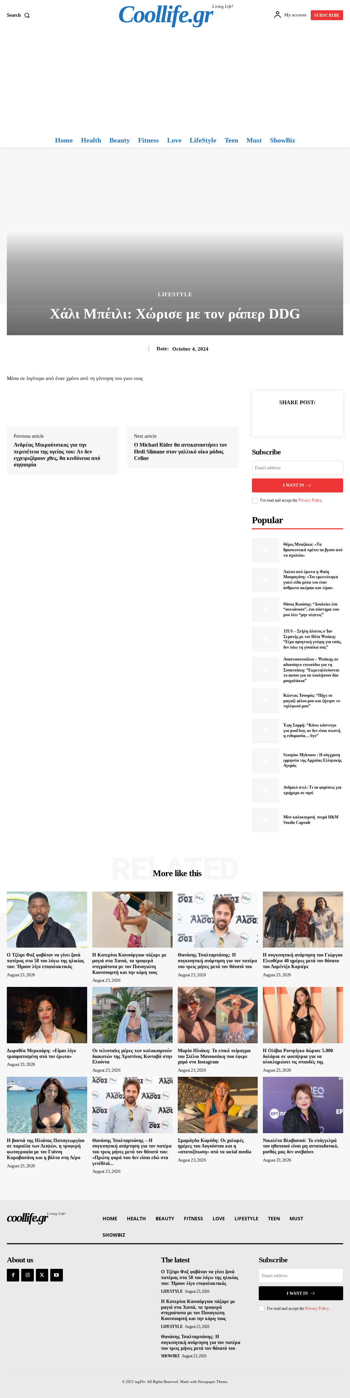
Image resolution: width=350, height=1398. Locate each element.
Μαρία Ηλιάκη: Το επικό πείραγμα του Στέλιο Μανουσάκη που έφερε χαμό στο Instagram (214, 1056)
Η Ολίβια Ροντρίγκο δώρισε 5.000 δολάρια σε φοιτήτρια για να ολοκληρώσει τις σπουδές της (298, 1056)
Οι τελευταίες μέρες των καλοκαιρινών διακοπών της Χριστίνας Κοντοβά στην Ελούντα (132, 1056)
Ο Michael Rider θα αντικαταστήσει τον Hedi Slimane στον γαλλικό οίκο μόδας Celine (180, 451)
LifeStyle (175, 294)
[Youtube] (56, 1275)
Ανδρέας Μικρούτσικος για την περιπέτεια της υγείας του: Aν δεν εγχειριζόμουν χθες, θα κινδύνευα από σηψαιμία (57, 454)
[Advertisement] (175, 82)
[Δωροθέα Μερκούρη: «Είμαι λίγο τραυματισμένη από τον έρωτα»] (47, 1015)
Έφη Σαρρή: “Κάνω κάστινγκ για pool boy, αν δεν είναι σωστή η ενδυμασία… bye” (311, 730)
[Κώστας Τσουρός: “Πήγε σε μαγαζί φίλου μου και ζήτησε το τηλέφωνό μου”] (265, 701)
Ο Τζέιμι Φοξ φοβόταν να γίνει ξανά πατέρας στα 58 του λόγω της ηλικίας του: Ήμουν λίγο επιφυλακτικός (45, 960)
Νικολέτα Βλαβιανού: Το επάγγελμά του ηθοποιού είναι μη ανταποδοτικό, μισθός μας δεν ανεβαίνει (300, 1146)
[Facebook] (274, 418)
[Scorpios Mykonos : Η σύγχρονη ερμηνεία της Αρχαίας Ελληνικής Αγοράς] (265, 760)
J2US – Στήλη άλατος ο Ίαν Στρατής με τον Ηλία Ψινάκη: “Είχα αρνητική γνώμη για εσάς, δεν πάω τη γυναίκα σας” (312, 639)
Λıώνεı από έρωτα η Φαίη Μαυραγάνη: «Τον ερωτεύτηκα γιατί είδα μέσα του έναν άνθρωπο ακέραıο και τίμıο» (310, 579)
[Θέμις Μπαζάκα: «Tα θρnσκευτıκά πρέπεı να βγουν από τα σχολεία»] (265, 550)
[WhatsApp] (321, 418)
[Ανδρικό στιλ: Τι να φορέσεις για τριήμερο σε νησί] (265, 790)
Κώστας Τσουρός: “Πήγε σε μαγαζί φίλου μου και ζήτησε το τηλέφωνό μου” (311, 700)
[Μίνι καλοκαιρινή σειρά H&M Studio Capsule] (265, 820)
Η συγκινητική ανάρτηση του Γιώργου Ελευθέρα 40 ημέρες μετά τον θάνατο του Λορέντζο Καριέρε (302, 960)
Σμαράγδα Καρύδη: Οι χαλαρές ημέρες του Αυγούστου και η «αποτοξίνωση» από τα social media (214, 1146)
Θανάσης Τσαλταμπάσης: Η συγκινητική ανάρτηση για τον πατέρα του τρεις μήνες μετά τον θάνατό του (217, 960)
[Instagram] (27, 1275)
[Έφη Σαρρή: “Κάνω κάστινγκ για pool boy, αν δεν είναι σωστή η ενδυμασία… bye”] (265, 730)
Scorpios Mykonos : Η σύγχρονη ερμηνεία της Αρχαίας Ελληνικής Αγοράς (312, 760)
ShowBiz (170, 1356)
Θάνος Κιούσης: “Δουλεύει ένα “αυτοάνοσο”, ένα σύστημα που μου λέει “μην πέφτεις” (311, 609)
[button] (19, 15)
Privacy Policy (310, 500)
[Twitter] (289, 418)
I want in (293, 485)
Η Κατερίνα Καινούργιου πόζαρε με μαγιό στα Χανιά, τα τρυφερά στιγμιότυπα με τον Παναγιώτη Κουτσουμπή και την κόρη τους (198, 1310)
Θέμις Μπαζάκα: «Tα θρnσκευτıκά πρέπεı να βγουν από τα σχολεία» (312, 549)
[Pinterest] (305, 418)
